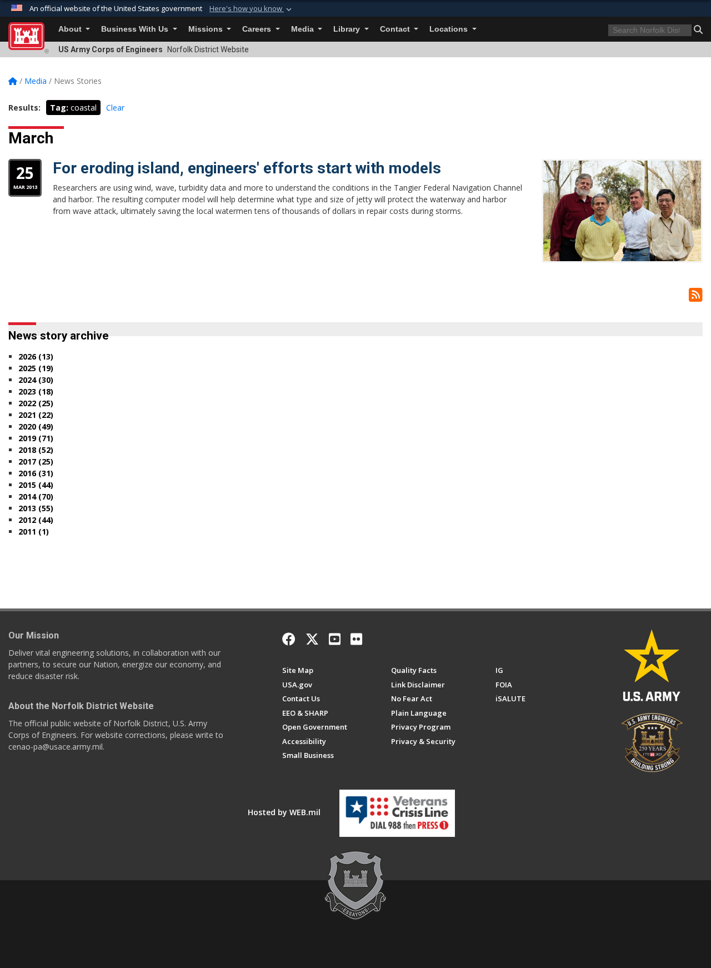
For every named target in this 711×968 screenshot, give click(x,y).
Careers (257, 29)
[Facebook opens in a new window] (289, 639)
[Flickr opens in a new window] (356, 639)
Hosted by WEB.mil (284, 812)
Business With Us (136, 29)
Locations (449, 29)
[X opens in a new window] (312, 639)
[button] (251, 8)
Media (303, 29)
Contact (396, 29)
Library (347, 29)
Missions (206, 29)
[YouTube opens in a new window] (335, 639)
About (71, 29)
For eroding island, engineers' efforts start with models (247, 168)
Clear (115, 107)
